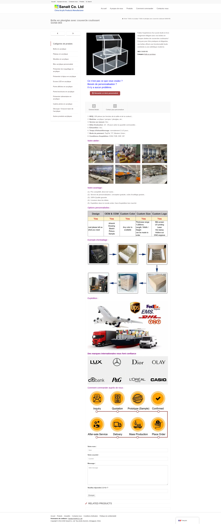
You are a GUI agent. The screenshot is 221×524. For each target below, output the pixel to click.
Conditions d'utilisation (91, 516)
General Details (94, 109)
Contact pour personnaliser (115, 109)
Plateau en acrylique (60, 54)
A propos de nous (62, 1)
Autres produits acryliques (62, 116)
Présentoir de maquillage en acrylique (63, 70)
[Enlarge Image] (110, 32)
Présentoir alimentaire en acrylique (62, 98)
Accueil (53, 1)
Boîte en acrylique (150, 54)
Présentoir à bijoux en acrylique (64, 76)
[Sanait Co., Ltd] (69, 8)
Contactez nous (73, 1)
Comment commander (144, 8)
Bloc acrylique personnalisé (63, 64)
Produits (82, 1)
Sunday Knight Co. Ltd (75, 518)
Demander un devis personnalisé (106, 93)
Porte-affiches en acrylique (63, 86)
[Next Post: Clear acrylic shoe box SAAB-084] (73, 33)
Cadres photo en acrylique (62, 104)
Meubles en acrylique (61, 59)
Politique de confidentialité (108, 516)
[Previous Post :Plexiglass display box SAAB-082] (58, 33)
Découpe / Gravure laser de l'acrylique (63, 110)
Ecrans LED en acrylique (62, 81)
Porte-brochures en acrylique (63, 92)
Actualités (67, 516)
